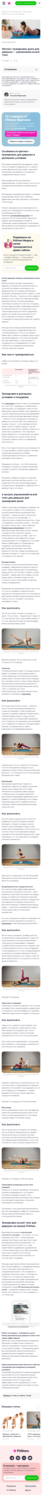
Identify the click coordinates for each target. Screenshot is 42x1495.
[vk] (24, 1458)
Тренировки (27, 11)
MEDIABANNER (20, 128)
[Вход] (39, 3)
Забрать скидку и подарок (21, 141)
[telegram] (12, 1458)
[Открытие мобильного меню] (4, 3)
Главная (5, 11)
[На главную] (9, 3)
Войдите (7, 1396)
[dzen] (18, 1458)
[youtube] (30, 1458)
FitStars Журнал (15, 11)
